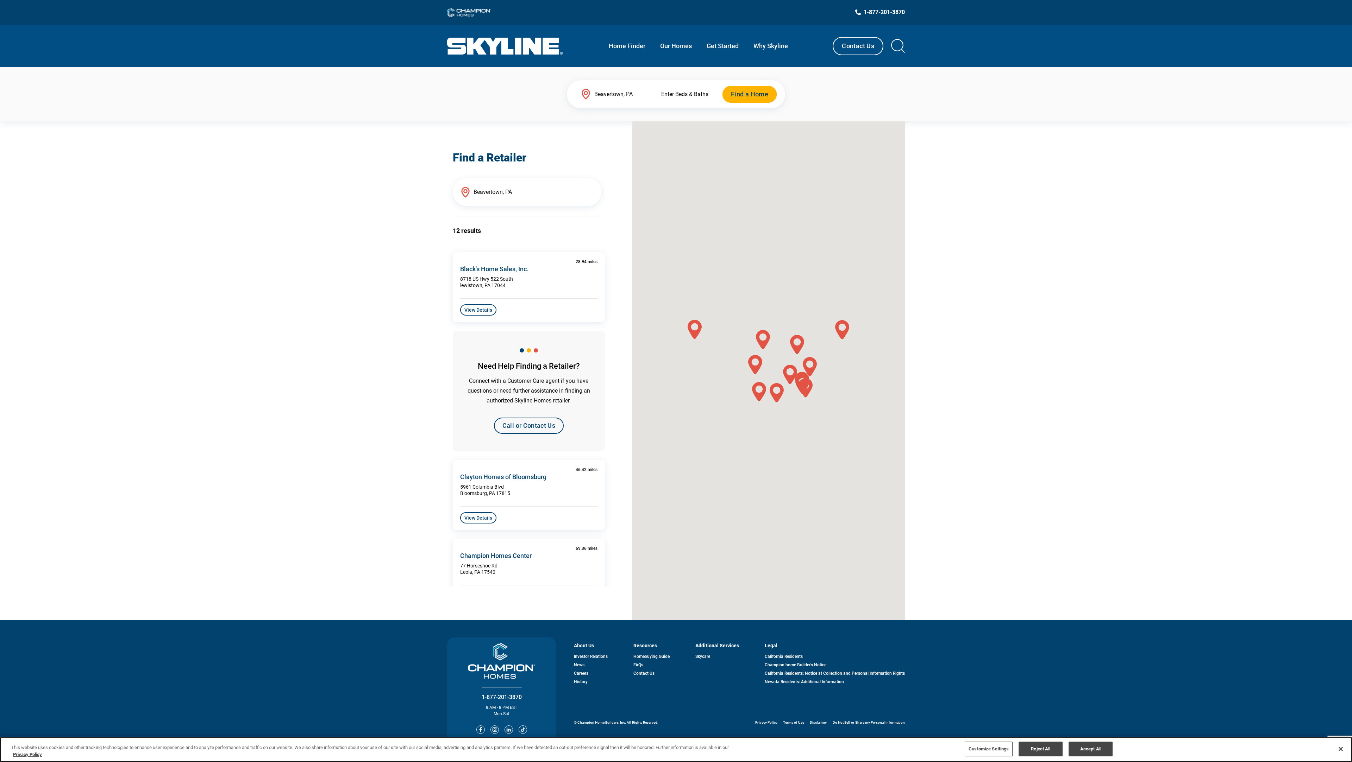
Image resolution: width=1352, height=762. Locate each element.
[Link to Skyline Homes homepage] (505, 46)
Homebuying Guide (651, 656)
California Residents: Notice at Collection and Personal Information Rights (835, 673)
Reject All (1040, 748)
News (579, 664)
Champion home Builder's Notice (795, 664)
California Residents (784, 656)
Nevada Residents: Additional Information (804, 681)
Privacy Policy (766, 722)
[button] (755, 364)
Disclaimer (818, 722)
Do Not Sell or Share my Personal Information (869, 722)
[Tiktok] (523, 729)
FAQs (638, 664)
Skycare (702, 656)
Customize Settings (989, 748)
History (581, 681)
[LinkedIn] (509, 729)
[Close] (1340, 749)
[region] (676, 749)
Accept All (1090, 748)
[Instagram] (494, 729)
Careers (581, 673)
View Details (478, 310)
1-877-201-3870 (502, 697)
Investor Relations (591, 656)
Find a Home (749, 94)
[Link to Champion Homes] (469, 12)
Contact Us (858, 46)
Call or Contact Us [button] (528, 425)
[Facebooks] (480, 729)
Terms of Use (793, 722)
